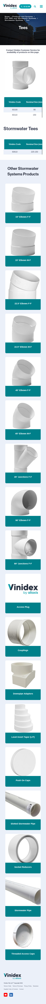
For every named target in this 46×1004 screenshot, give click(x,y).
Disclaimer (35, 986)
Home (7, 16)
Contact (21, 989)
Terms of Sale (7, 986)
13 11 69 (26, 6)
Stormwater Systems (14, 20)
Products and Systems (22, 16)
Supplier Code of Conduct (11, 989)
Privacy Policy (28, 986)
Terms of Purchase (18, 986)
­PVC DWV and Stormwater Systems (20, 18)
